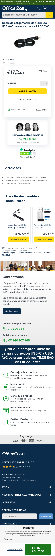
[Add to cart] (18, 239)
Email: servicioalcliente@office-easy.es (19, 480)
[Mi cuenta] (38, 8)
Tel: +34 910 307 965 (11, 477)
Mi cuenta (38, 8)
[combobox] (27, 15)
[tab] (27, 167)
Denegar (8, 539)
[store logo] (15, 8)
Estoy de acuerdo (38, 549)
